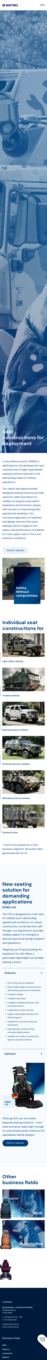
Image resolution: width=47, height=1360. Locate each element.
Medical (5, 1357)
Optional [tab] (9, 1053)
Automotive (7, 1353)
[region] (23, 1014)
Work (4, 1345)
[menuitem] (42, 5)
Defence (5, 1349)
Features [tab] (10, 973)
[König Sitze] (10, 5)
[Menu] (42, 5)
